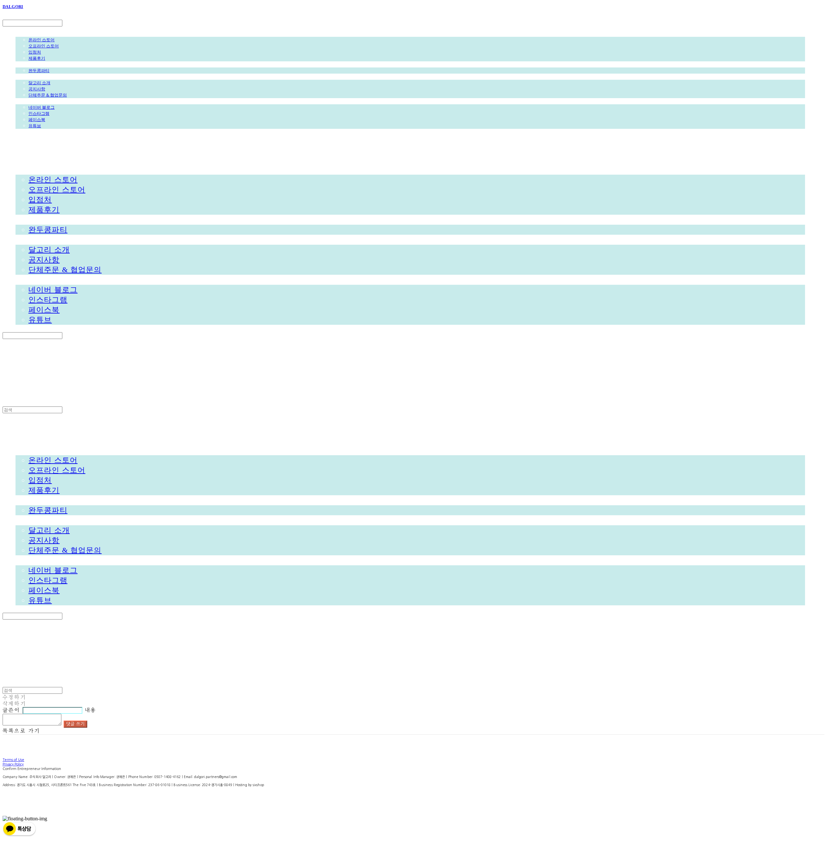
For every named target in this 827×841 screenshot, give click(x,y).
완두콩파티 (38, 70)
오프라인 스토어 (43, 46)
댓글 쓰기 (75, 724)
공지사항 (36, 89)
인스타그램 (38, 113)
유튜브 (34, 125)
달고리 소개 (39, 83)
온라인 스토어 (41, 40)
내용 (90, 710)
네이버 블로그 (41, 107)
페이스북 (36, 119)
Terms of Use (13, 760)
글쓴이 (11, 710)
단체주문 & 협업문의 (47, 95)
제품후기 (36, 58)
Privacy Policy (13, 764)
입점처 (34, 52)
